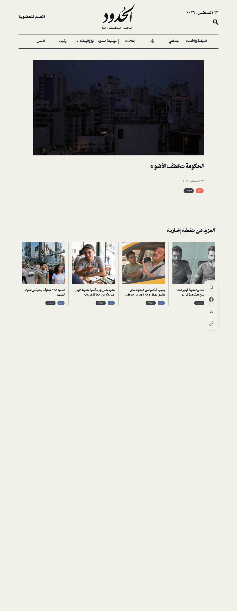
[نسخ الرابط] (211, 323)
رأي (152, 41)
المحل (41, 41)
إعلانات (129, 41)
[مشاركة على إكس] (211, 311)
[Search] (215, 22)
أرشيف (63, 41)
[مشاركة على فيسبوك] (211, 299)
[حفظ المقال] (211, 287)
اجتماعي (174, 41)
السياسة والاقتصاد (196, 41)
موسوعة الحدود (107, 41)
